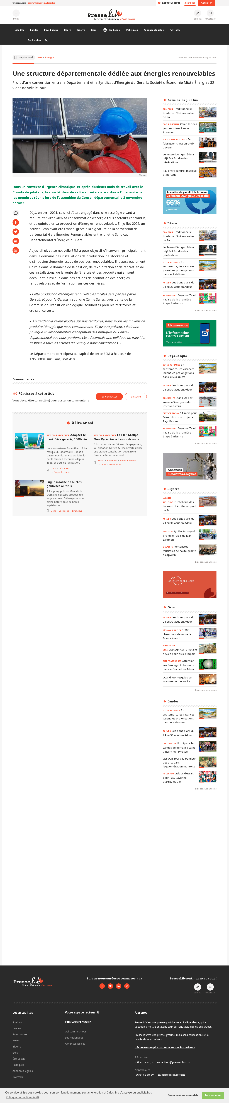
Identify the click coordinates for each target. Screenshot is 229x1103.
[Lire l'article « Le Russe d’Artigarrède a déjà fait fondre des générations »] (207, 157)
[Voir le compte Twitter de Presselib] (110, 986)
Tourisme (77, 510)
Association (115, 464)
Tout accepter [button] (213, 1095)
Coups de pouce (61, 472)
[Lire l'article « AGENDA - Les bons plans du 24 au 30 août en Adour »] (207, 284)
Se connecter (109, 396)
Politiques (132, 30)
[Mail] (16, 250)
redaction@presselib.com (173, 1062)
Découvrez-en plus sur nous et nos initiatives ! (165, 1047)
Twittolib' (174, 30)
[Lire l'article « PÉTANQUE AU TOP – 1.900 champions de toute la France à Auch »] (207, 633)
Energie (49, 57)
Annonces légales (154, 30)
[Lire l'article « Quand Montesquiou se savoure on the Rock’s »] (207, 679)
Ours (103, 464)
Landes (34, 30)
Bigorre (81, 30)
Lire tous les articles (205, 310)
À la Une (20, 30)
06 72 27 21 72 (144, 1062)
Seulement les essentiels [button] (183, 1095)
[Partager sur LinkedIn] (16, 241)
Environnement (128, 460)
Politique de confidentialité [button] (22, 1097)
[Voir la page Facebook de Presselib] (102, 986)
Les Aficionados (74, 1037)
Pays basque (51, 30)
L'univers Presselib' (78, 1022)
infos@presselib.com (171, 1074)
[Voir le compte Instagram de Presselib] (127, 986)
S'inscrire (136, 396)
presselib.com (19, 2)
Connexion (206, 2)
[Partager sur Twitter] (16, 231)
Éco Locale (115, 30)
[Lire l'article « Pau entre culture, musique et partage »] (207, 172)
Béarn (67, 30)
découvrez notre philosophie (41, 2)
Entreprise (64, 467)
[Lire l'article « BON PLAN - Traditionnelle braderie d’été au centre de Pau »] (207, 112)
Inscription (190, 2)
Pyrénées (112, 460)
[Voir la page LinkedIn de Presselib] (118, 986)
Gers (93, 30)
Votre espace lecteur (80, 1012)
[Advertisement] (189, 851)
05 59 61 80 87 (144, 1074)
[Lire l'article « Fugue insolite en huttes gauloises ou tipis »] (29, 488)
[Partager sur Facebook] (16, 222)
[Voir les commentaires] (16, 213)
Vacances (64, 510)
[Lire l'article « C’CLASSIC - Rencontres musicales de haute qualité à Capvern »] (207, 550)
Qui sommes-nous (75, 1031)
